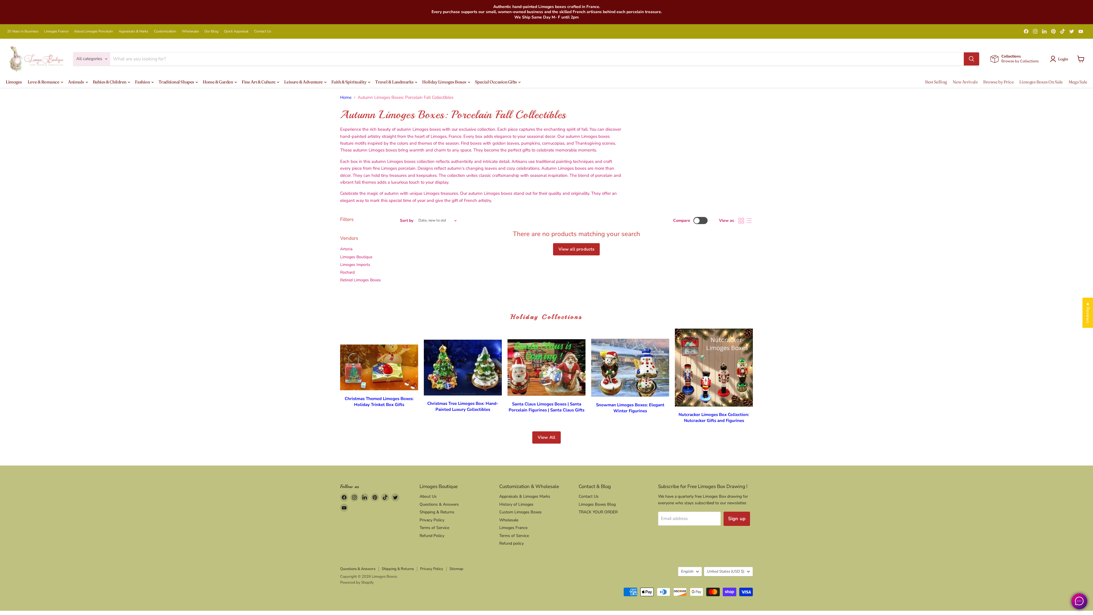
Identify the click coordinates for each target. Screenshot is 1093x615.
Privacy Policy (432, 520)
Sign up (736, 518)
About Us (428, 496)
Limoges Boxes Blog (597, 504)
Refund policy (511, 543)
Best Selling (936, 82)
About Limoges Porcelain (93, 31)
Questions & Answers (439, 504)
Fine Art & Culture (259, 82)
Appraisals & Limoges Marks (524, 496)
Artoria (346, 249)
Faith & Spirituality (349, 82)
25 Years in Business (22, 31)
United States (725, 571)
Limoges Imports (355, 264)
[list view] (749, 221)
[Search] (971, 58)
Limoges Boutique (356, 257)
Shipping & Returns (437, 512)
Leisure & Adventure (303, 82)
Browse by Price (998, 82)
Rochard (347, 272)
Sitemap (456, 568)
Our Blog (211, 31)
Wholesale (190, 31)
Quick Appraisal (236, 31)
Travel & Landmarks (394, 82)
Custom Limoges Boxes (520, 512)
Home (346, 97)
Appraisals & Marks (133, 31)
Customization (165, 31)
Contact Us (262, 31)
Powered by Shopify (357, 582)
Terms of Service (434, 527)
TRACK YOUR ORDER (598, 512)
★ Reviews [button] (1088, 312)
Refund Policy (432, 535)
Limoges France (56, 31)
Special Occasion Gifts (496, 82)
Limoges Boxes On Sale (1041, 82)
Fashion (142, 82)
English (687, 571)
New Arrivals (965, 82)
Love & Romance (44, 82)
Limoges (14, 82)
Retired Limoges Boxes (360, 280)
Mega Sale (1078, 82)
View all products (576, 249)
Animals (76, 82)
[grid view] (741, 221)
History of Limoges (516, 504)
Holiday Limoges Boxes (444, 82)
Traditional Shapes (177, 82)
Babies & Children (110, 82)
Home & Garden (218, 82)
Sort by (406, 220)
